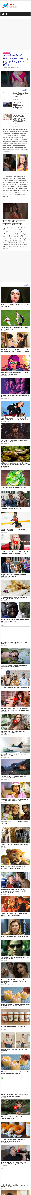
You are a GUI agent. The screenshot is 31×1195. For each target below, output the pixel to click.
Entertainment (6, 52)
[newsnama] (3, 14)
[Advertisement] (15, 34)
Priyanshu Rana (15, 67)
